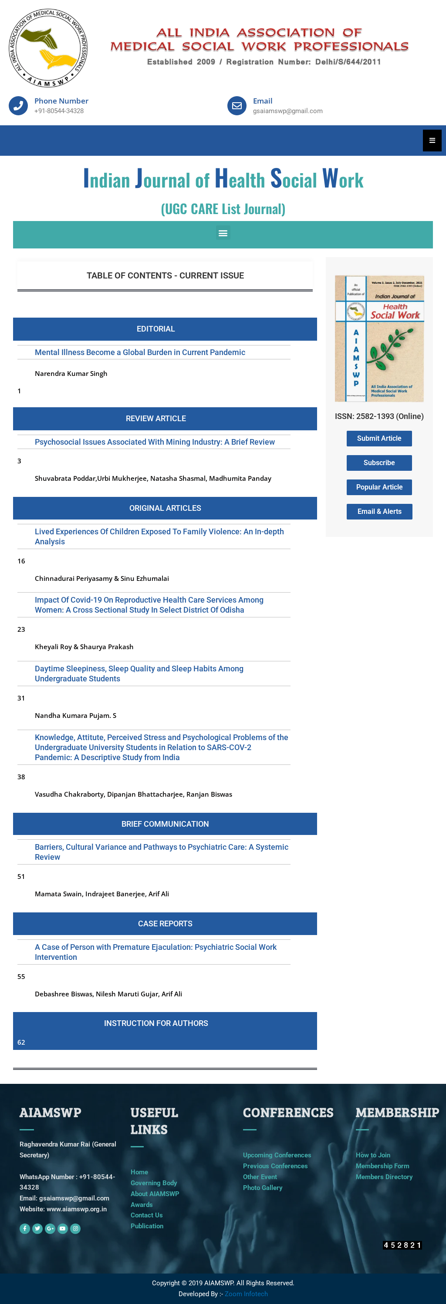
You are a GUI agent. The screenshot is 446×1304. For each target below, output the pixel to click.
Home (139, 1172)
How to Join (373, 1155)
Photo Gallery (263, 1188)
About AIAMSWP (155, 1194)
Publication (147, 1226)
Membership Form (382, 1166)
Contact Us (147, 1215)
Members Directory (384, 1177)
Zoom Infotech (246, 1294)
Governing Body (154, 1183)
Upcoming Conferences (277, 1155)
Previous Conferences (275, 1166)
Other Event (260, 1177)
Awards (142, 1205)
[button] (223, 232)
